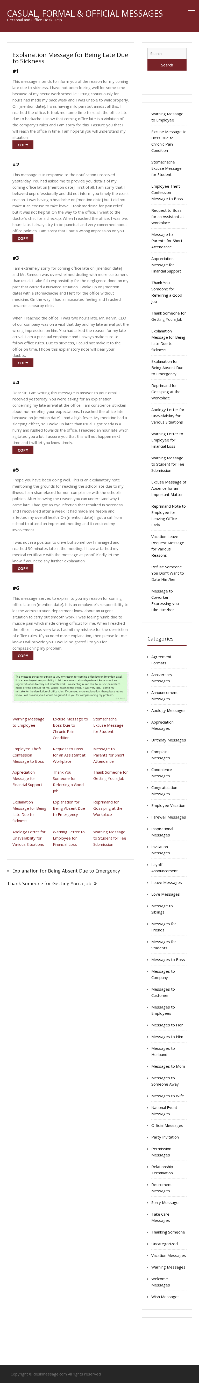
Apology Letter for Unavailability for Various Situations (29, 838)
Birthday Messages (168, 739)
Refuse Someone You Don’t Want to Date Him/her (167, 573)
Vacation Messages (168, 1255)
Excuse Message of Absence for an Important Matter (168, 488)
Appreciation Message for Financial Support (27, 778)
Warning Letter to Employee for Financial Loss (69, 838)
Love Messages (165, 894)
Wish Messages (165, 1296)
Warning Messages (168, 1267)
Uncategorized (164, 1243)
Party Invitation (165, 1137)
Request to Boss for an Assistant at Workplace (69, 755)
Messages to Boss (168, 959)
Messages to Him (167, 1036)
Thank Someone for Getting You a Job (49, 883)
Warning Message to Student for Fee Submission (109, 838)
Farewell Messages (168, 817)
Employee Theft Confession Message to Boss (28, 755)
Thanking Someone (168, 1232)
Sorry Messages (166, 1202)
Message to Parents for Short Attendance (108, 755)
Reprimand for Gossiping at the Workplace (108, 808)
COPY (23, 144)
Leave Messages (166, 882)
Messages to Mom (168, 1066)
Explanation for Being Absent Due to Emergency (69, 808)
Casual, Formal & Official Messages (85, 13)
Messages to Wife (167, 1095)
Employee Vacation (168, 805)
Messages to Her (167, 1024)
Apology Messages (168, 710)
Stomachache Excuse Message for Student (108, 725)
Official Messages (167, 1125)
